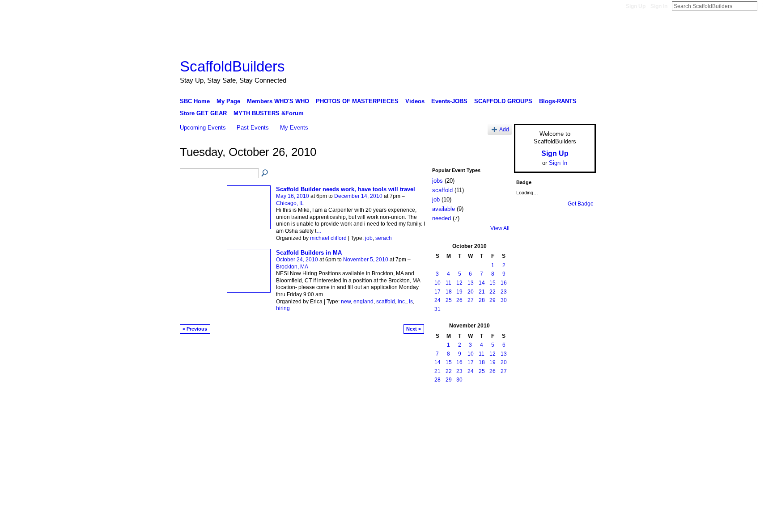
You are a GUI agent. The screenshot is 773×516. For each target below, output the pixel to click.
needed (441, 218)
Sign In (658, 6)
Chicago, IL (290, 203)
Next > (413, 328)
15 (492, 283)
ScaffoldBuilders (232, 66)
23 (504, 292)
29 (492, 300)
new (346, 301)
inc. (402, 301)
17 (437, 292)
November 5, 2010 (365, 259)
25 (449, 300)
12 (459, 283)
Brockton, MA (292, 267)
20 (470, 292)
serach (383, 238)
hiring (283, 308)
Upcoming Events (203, 127)
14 (482, 283)
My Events (294, 127)
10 (437, 283)
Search (764, 6)
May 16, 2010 (292, 196)
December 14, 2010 (358, 196)
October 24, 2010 (297, 259)
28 (482, 300)
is (411, 301)
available (443, 209)
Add (504, 129)
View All (500, 228)
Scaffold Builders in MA (309, 252)
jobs (437, 180)
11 (448, 283)
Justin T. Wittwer (247, 411)
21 (482, 292)
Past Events (253, 127)
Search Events (265, 173)
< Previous (195, 328)
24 (437, 300)
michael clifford (328, 238)
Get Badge (581, 204)
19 (459, 292)
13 (470, 283)
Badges (494, 411)
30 (504, 300)
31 (437, 309)
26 (459, 300)
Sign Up (636, 6)
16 (504, 283)
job (369, 238)
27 (470, 300)
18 (449, 292)
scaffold (385, 301)
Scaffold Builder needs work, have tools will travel (345, 189)
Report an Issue (529, 411)
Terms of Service (576, 411)
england (363, 301)
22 (492, 292)
